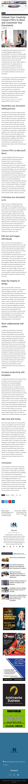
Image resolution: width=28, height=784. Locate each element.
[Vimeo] (20, 547)
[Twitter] (6, 501)
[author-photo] (14, 528)
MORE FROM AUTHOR (19, 553)
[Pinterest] (9, 501)
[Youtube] (23, 547)
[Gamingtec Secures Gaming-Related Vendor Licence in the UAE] (5, 589)
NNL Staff (5, 28)
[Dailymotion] (4, 547)
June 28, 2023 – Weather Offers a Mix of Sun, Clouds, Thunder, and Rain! (20, 513)
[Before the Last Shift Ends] (5, 559)
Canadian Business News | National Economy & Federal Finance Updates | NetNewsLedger (13, 10)
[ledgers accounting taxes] (14, 669)
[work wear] (14, 644)
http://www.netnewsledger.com (14, 532)
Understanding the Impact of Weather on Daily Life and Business (18, 582)
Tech (20, 495)
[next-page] (5, 604)
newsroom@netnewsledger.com (17, 765)
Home (2, 9)
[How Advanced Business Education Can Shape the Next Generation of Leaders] (5, 566)
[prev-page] (2, 604)
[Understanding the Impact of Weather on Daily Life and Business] (5, 582)
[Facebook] (2, 501)
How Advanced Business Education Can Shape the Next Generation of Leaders (18, 566)
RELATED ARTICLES (7, 553)
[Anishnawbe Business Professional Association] (14, 695)
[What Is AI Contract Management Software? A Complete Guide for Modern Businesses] (5, 573)
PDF (17, 495)
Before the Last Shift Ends (17, 557)
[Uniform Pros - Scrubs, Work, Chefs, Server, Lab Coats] (14, 718)
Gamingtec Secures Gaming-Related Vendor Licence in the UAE (18, 589)
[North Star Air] (14, 2)
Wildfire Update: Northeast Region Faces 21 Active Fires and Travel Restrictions (7, 513)
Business (7, 9)
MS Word (12, 495)
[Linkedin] (13, 501)
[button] (2, 6)
